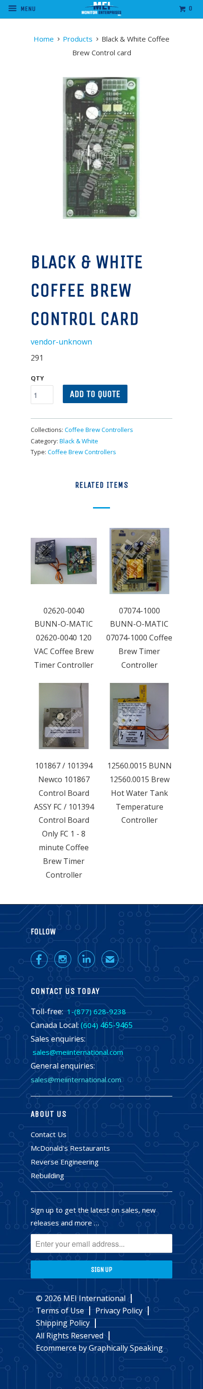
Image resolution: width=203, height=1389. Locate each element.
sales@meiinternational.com (78, 1052)
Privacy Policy (119, 1310)
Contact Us (49, 1134)
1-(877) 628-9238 (96, 1011)
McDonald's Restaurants (70, 1148)
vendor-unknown (61, 341)
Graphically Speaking (126, 1348)
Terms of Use (60, 1310)
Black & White (78, 441)
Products (78, 38)
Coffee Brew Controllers (99, 429)
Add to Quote (95, 393)
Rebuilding (47, 1175)
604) (90, 1025)
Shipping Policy (63, 1323)
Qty (37, 378)
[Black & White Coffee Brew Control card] (101, 148)
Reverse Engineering (65, 1161)
